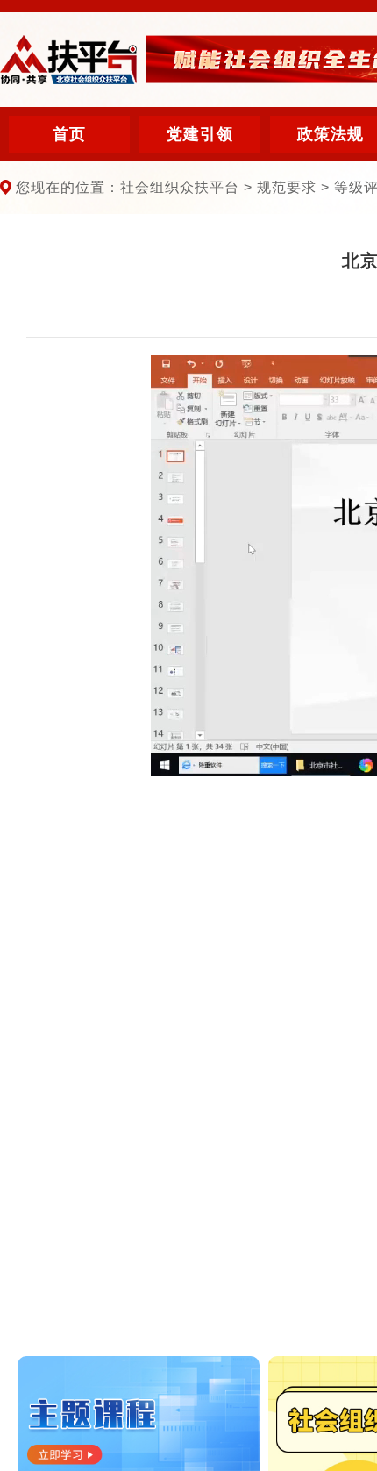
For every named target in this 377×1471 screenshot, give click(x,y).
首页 (69, 134)
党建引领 (200, 134)
